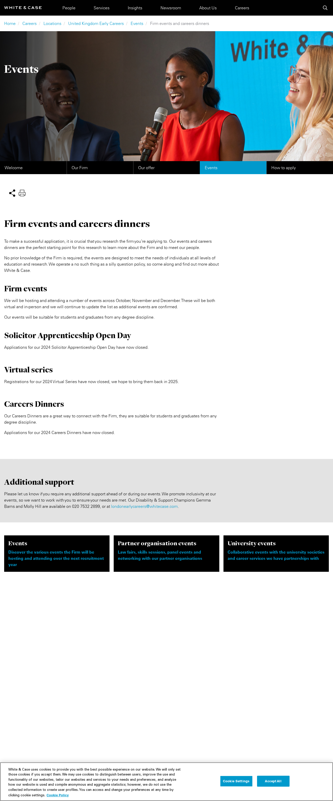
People (68, 7)
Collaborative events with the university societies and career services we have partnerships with (276, 555)
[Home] (23, 7)
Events (137, 23)
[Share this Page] (12, 192)
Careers (242, 7)
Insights (135, 7)
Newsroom (171, 7)
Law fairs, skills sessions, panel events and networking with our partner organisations (160, 555)
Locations (52, 23)
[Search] (325, 7)
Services (102, 7)
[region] (166, 781)
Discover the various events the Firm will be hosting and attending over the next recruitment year (56, 558)
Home (10, 23)
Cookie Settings (236, 781)
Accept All (273, 781)
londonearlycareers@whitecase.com (144, 506)
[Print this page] (22, 192)
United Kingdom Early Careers (96, 23)
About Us (208, 7)
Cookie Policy (58, 795)
